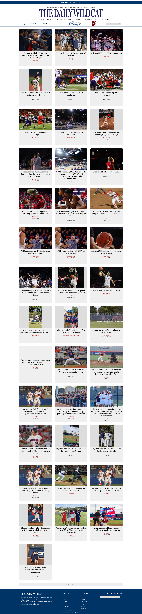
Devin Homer (106, 335)
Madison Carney (106, 137)
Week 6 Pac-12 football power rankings (106, 94)
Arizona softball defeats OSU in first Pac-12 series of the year (35, 94)
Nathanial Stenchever (35, 98)
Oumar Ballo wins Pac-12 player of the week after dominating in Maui (71, 292)
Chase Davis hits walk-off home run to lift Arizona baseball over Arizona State (35, 530)
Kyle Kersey (35, 60)
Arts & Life (50, 19)
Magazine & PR (61, 19)
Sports (41, 19)
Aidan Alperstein (71, 137)
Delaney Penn (106, 175)
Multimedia (88, 19)
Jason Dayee (106, 56)
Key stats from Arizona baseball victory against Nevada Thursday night (35, 490)
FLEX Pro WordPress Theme (69, 612)
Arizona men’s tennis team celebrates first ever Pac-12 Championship (35, 569)
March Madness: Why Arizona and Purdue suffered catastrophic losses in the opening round (35, 174)
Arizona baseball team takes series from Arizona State (71, 489)
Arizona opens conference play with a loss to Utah (106, 331)
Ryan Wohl (71, 181)
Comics (70, 19)
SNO (77, 612)
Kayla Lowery (71, 58)
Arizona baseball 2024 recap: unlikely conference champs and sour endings (35, 55)
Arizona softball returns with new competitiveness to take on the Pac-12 (106, 213)
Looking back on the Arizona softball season (71, 54)
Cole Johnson (106, 293)
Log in (80, 612)
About (97, 19)
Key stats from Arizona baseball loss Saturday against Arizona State (106, 489)
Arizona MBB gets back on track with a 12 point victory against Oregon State (35, 293)
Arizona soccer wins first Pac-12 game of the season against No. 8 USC (35, 331)
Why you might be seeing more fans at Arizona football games (70, 331)
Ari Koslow (35, 367)
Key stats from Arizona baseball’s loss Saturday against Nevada (71, 450)
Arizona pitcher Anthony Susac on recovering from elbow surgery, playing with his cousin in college (71, 411)
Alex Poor (106, 454)
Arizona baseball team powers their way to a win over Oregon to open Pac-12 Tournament (35, 362)
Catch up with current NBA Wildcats (106, 291)
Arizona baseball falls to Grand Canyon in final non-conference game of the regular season (35, 411)
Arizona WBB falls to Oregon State (106, 172)
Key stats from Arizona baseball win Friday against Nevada (106, 450)
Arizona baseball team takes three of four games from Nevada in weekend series (35, 451)
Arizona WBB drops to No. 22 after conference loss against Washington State (71, 213)
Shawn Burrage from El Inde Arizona (70, 335)
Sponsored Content (69, 610)
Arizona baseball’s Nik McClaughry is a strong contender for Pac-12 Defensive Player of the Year (106, 372)
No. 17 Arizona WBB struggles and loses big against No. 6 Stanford (35, 212)
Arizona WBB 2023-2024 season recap (106, 53)
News (34, 19)
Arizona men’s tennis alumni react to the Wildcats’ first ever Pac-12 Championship (71, 530)
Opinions (78, 19)
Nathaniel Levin (71, 98)
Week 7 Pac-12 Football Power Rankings (71, 94)
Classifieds (106, 19)
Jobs (65, 608)
